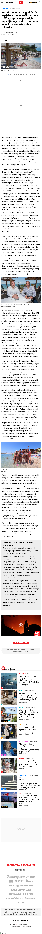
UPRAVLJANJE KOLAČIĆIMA (21, 920)
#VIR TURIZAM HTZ (21, 643)
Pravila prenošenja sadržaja (26, 910)
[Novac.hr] (15, 894)
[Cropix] (27, 894)
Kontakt (32, 912)
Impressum (23, 912)
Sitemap (35, 914)
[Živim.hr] (29, 881)
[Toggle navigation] (2, 2)
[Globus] (20, 881)
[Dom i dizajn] (14, 890)
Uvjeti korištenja (9, 910)
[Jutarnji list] (15, 877)
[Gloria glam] (17, 885)
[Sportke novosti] (11, 881)
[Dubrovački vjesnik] (14, 898)
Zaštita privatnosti (11, 912)
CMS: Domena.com (26, 926)
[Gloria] (11, 885)
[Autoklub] (24, 890)
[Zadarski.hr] (30, 898)
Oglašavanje (8, 914)
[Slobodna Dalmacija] (21, 2)
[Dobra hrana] (27, 885)
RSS (29, 914)
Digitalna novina (20, 914)
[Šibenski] (21, 902)
